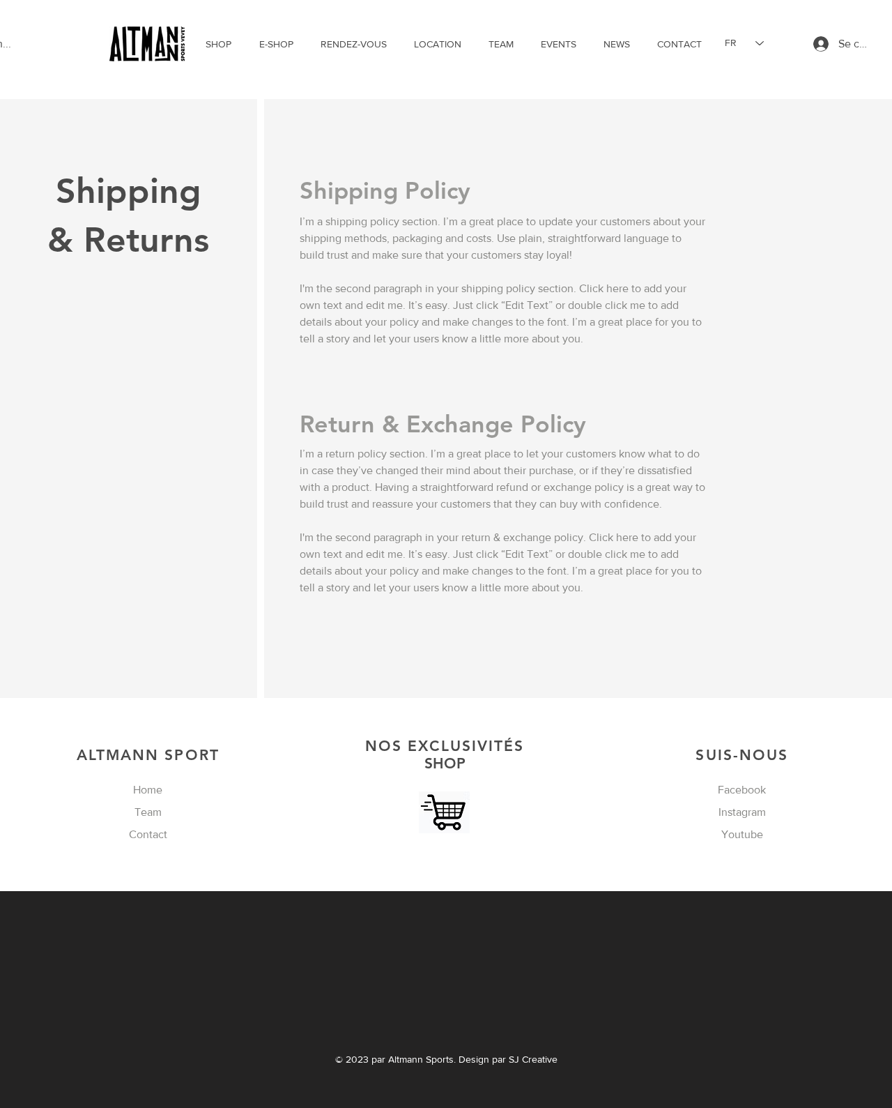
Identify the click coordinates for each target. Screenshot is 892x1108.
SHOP (445, 754)
